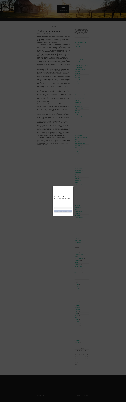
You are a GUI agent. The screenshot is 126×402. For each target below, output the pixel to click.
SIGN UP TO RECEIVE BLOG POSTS (63, 211)
